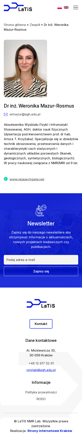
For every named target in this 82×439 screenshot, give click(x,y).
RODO (41, 399)
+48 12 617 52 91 (41, 363)
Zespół (35, 25)
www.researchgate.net (27, 179)
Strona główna (15, 25)
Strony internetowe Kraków (49, 431)
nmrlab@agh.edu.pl (41, 370)
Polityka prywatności (41, 392)
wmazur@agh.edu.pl (25, 114)
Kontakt (41, 324)
